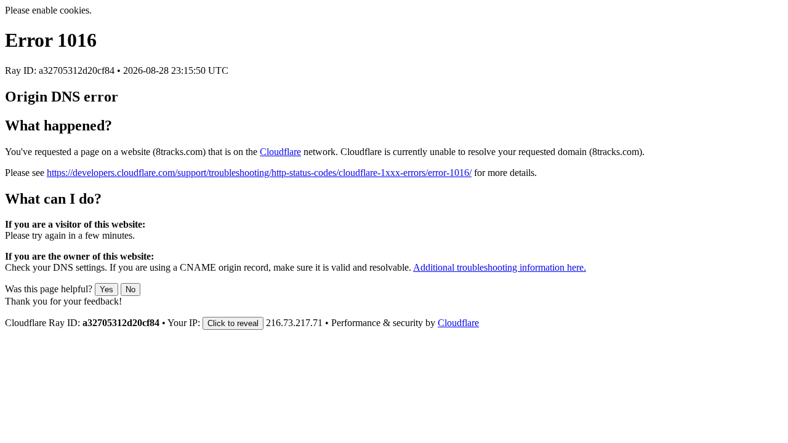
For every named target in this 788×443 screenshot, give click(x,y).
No (130, 289)
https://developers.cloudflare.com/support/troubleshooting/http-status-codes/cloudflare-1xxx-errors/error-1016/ (259, 172)
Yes (106, 289)
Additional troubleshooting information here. (499, 267)
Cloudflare (280, 151)
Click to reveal (233, 323)
